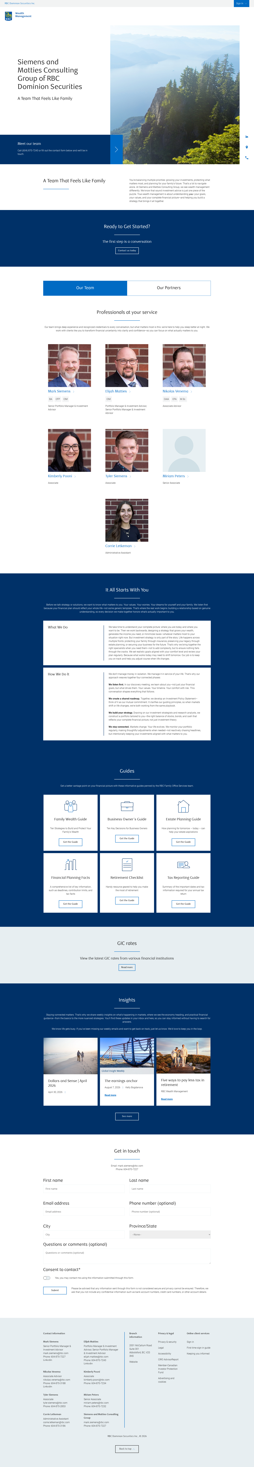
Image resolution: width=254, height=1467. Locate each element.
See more (127, 1116)
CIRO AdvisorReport (168, 1410)
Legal (161, 1399)
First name (53, 1181)
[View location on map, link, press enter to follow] (127, 1329)
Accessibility (164, 1405)
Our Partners (169, 288)
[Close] (248, 1438)
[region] (127, 1329)
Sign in (190, 1393)
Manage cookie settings (176, 1458)
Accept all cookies (176, 1449)
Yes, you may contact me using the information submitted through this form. (94, 1278)
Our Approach (158, 16)
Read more (127, 967)
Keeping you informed (198, 1405)
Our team (134, 16)
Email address (56, 1204)
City (46, 1226)
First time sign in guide (198, 1399)
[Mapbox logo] (50, 1352)
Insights (210, 16)
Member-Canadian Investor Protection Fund (168, 1420)
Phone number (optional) (152, 1204)
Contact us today (127, 250)
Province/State (143, 1226)
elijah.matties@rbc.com (96, 1408)
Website (133, 1413)
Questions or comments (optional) (75, 1245)
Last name (139, 1181)
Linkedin (47, 1411)
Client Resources (185, 16)
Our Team (85, 288)
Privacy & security (167, 1393)
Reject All (176, 1441)
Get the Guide (70, 842)
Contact (237, 16)
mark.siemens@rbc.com (55, 1404)
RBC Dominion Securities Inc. (20, 3)
